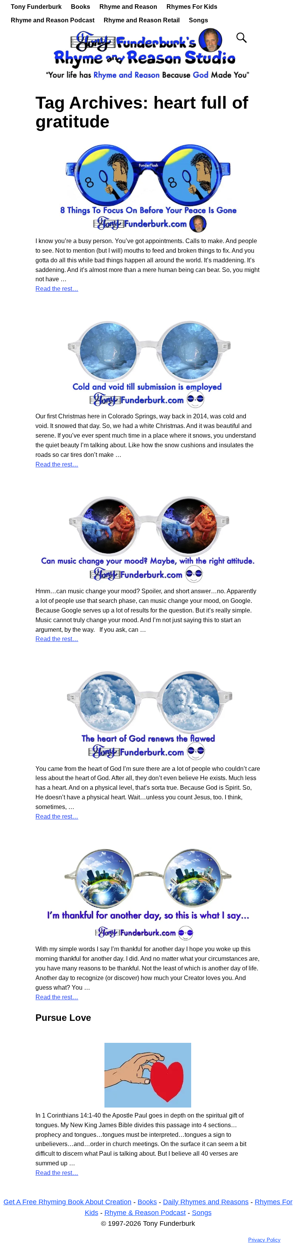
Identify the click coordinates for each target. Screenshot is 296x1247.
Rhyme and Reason (128, 6)
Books (80, 6)
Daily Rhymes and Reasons (206, 1202)
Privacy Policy (264, 1240)
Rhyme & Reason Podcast (145, 1213)
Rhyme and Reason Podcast (52, 20)
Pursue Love (63, 1017)
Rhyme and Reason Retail (142, 20)
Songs (198, 20)
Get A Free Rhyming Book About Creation (67, 1202)
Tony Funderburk (36, 6)
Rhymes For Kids (191, 6)
